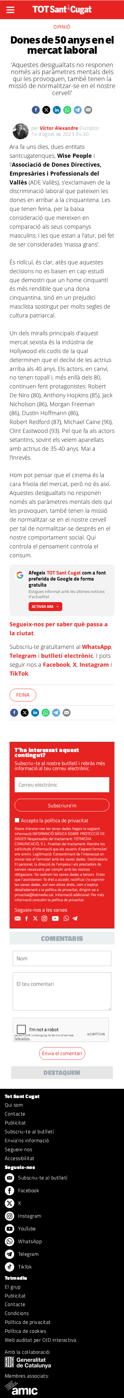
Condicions (17, 1313)
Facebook (56, 664)
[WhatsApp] (67, 918)
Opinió (62, 27)
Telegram (23, 655)
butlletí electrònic (67, 655)
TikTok (19, 673)
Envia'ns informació (27, 1140)
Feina (23, 695)
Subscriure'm (62, 805)
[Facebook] (27, 918)
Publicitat (15, 1122)
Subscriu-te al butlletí (29, 1131)
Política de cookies (25, 1331)
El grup (12, 1286)
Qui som (14, 1105)
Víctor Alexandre (59, 127)
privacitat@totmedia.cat (34, 895)
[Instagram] (45, 918)
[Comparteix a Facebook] (36, 110)
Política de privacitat (28, 1322)
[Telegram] (76, 918)
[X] (36, 918)
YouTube (26, 1228)
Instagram (94, 664)
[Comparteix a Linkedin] (57, 110)
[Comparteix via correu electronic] (88, 110)
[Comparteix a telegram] (78, 110)
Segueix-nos (18, 1149)
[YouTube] (56, 918)
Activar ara (42, 606)
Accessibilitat (20, 1158)
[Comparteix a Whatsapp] (67, 110)
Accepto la (54, 820)
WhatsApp (96, 646)
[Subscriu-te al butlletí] (18, 918)
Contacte (15, 1113)
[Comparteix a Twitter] (46, 110)
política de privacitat (66, 820)
